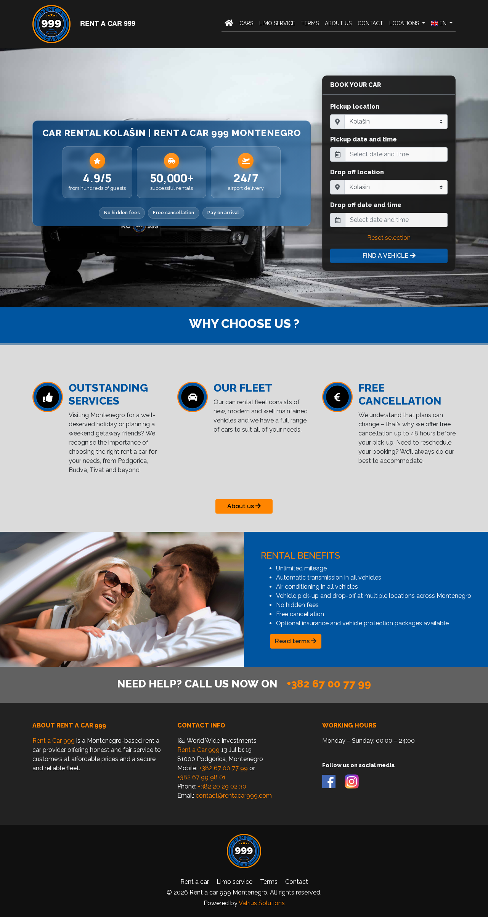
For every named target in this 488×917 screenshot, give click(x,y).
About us (338, 23)
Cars (246, 23)
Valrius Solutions (262, 903)
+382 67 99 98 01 (201, 777)
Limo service (277, 23)
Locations (405, 23)
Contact (370, 23)
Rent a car (194, 881)
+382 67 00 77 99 (329, 684)
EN (443, 23)
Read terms (293, 641)
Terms (310, 23)
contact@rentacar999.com (234, 795)
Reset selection (389, 237)
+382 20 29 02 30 (222, 786)
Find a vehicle (386, 255)
